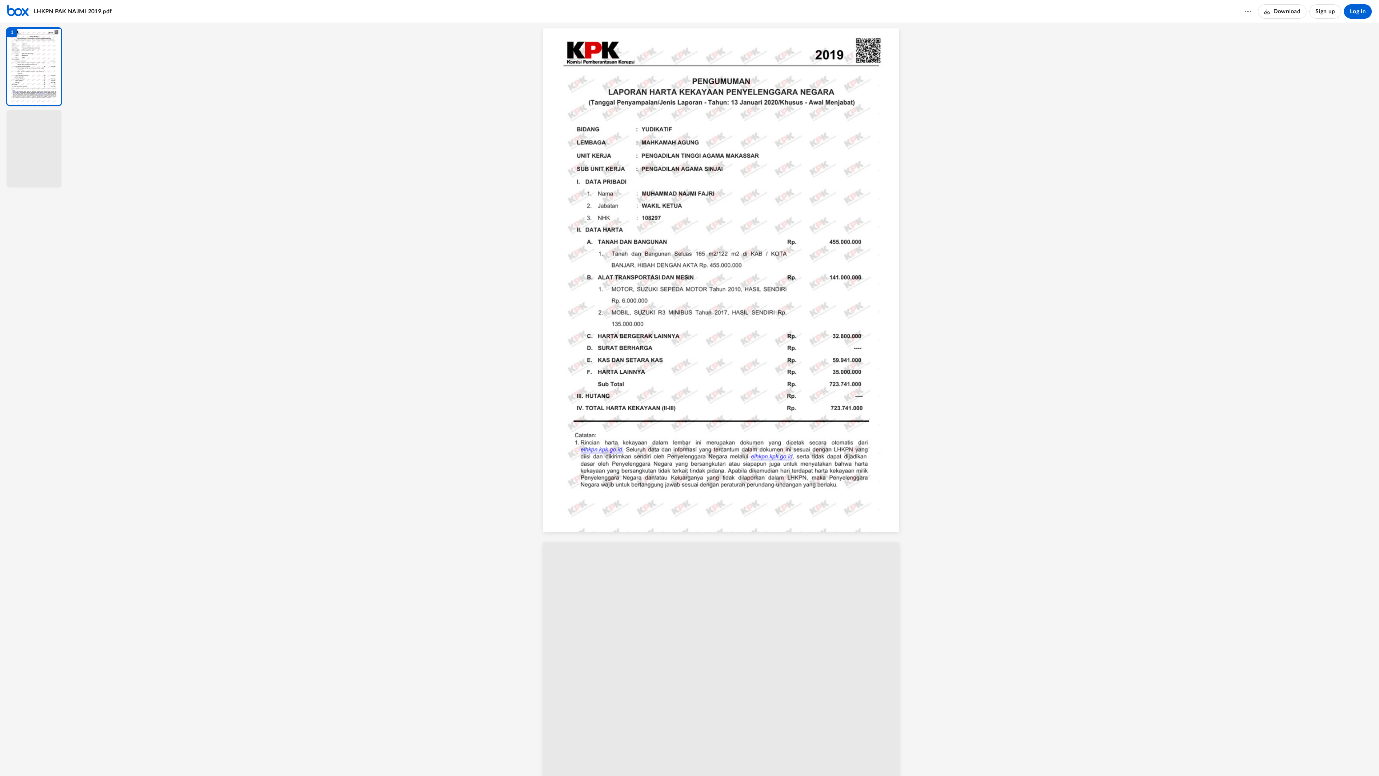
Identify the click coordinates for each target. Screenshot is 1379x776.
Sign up (1325, 11)
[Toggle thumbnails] (658, 758)
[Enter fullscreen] (790, 758)
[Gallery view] (777, 758)
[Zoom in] (749, 758)
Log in (1358, 11)
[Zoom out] (724, 758)
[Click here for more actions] (1248, 11)
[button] (34, 66)
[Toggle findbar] (671, 758)
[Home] (18, 11)
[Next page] (709, 758)
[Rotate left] (763, 758)
